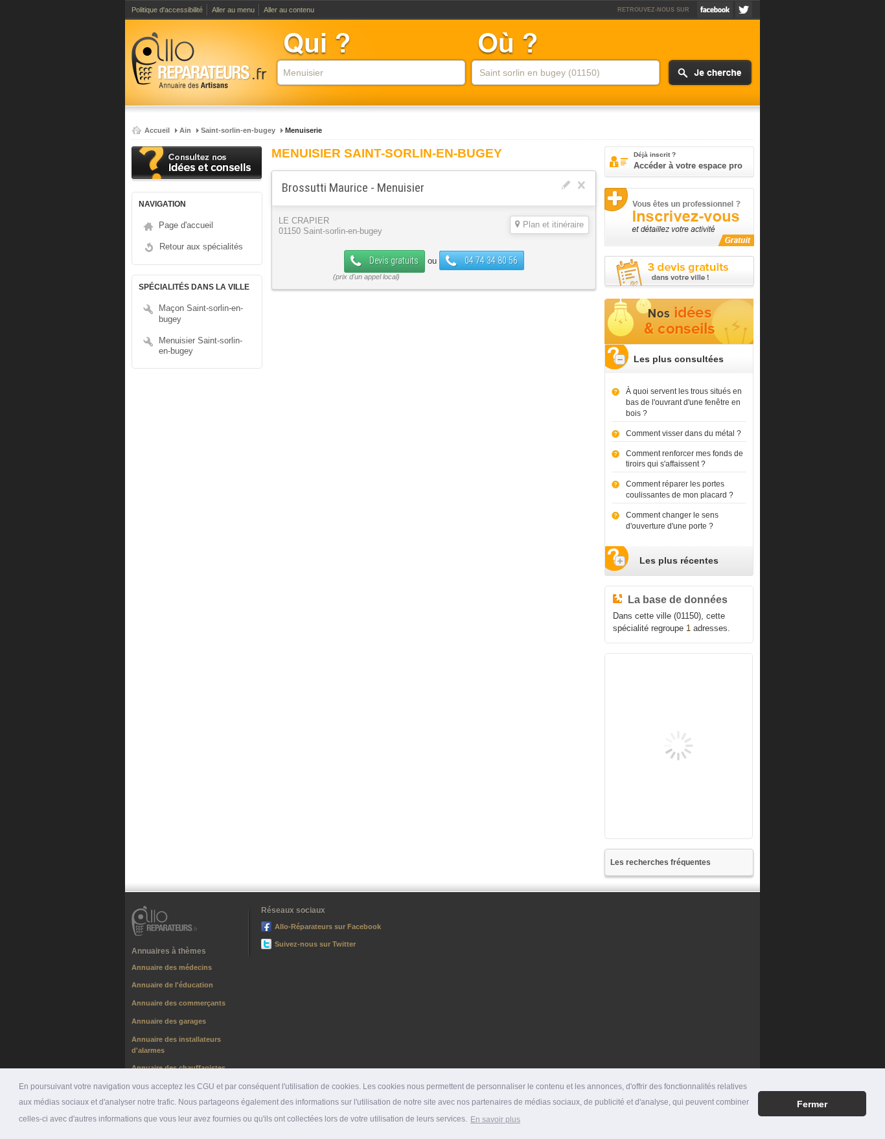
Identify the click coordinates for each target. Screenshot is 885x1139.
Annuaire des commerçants (178, 1003)
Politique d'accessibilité (167, 10)
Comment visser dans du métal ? (683, 433)
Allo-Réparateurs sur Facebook (715, 9)
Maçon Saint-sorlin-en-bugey (201, 313)
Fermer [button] (812, 1104)
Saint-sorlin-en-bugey (238, 130)
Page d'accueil (186, 225)
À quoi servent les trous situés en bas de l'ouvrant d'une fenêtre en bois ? (684, 402)
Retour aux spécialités (201, 246)
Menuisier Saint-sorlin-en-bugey (200, 346)
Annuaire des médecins (172, 967)
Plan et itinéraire (553, 224)
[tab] (679, 359)
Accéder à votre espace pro (688, 160)
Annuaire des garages (169, 1021)
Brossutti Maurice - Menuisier (353, 187)
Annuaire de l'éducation (172, 985)
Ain (185, 130)
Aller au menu (233, 10)
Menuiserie (303, 130)
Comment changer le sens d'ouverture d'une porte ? (672, 521)
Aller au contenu (289, 10)
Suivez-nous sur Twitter (743, 9)
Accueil (157, 130)
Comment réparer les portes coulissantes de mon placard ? (679, 489)
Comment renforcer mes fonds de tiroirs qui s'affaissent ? (684, 459)
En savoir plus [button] (495, 1119)
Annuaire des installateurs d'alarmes (176, 1044)
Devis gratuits (393, 260)
